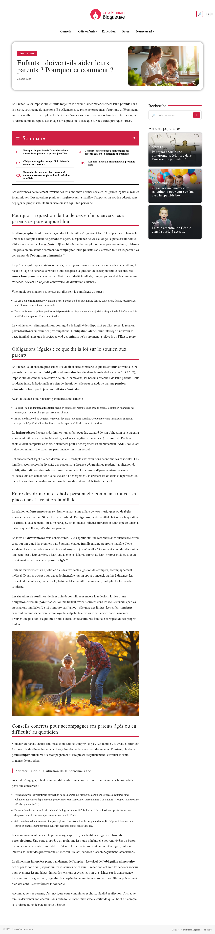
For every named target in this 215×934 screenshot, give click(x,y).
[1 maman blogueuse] (107, 14)
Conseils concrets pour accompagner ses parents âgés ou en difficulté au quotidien (107, 152)
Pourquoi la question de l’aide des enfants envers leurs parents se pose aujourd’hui (45, 152)
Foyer (155, 223)
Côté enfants (160, 183)
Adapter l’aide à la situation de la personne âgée (111, 163)
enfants (49, 244)
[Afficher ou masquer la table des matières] (90, 138)
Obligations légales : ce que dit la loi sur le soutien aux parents (46, 162)
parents (125, 103)
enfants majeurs (60, 103)
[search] (199, 14)
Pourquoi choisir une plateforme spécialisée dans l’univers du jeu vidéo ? (172, 155)
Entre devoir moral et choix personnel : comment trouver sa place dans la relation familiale (46, 175)
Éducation (27, 53)
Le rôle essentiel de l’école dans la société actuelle (171, 229)
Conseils (157, 147)
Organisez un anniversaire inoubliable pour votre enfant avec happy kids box (173, 191)
